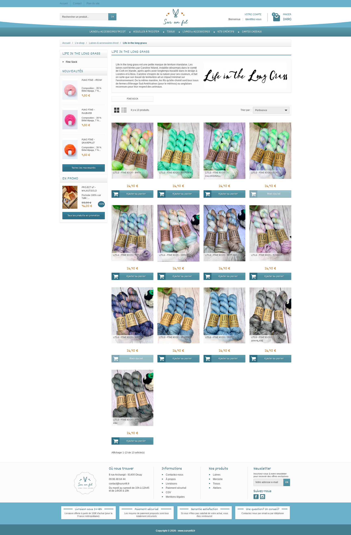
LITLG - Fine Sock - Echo (265, 173)
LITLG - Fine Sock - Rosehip (266, 255)
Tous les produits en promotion (84, 216)
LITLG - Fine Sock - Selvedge (175, 337)
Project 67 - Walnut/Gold (89, 189)
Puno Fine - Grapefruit (88, 141)
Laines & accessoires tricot (108, 32)
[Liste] (124, 110)
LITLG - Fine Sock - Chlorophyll (215, 174)
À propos (171, 479)
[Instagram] (262, 496)
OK (112, 17)
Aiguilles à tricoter (146, 32)
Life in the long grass (81, 54)
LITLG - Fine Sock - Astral (128, 337)
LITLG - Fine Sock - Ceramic (175, 255)
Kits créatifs (226, 32)
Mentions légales (175, 496)
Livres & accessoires (196, 32)
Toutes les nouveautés (83, 168)
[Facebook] (256, 496)
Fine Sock (71, 62)
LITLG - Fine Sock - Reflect (128, 255)
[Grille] (116, 110)
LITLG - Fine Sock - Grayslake (261, 339)
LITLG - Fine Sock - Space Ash (127, 421)
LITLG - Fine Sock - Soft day (221, 255)
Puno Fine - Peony (92, 80)
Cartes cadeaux (251, 32)
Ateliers (217, 487)
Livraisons (171, 483)
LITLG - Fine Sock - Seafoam (175, 173)
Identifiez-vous (253, 19)
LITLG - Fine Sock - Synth (127, 173)
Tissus (171, 32)
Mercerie (218, 479)
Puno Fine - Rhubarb (88, 111)
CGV (168, 492)
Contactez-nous (174, 474)
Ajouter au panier (136, 194)
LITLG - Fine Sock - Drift (219, 337)
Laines (216, 474)
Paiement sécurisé (176, 487)
